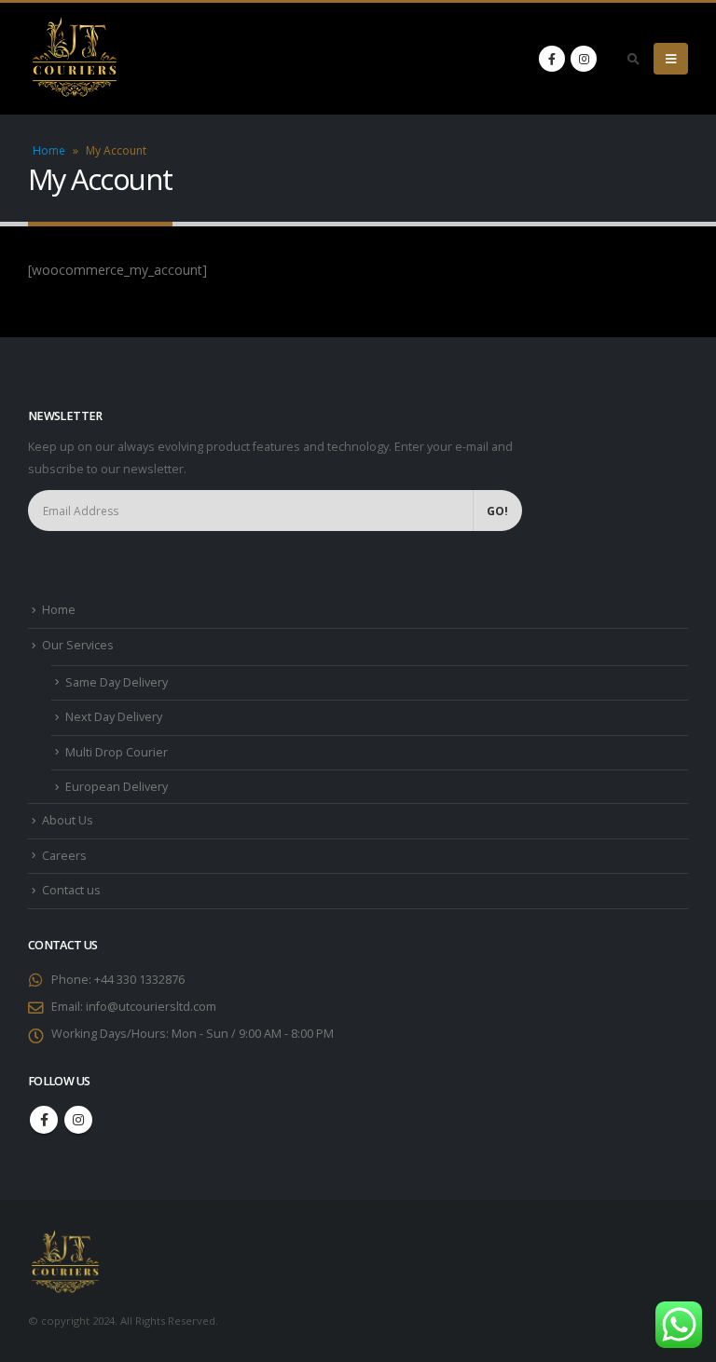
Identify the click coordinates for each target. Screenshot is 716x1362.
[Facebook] (552, 59)
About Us (67, 820)
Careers (64, 856)
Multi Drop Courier (116, 752)
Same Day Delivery (116, 682)
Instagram (78, 1120)
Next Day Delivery (113, 717)
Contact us (71, 890)
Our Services (78, 645)
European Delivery (116, 787)
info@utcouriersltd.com (151, 1007)
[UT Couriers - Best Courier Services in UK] (74, 59)
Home (49, 150)
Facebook (44, 1120)
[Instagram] (584, 59)
